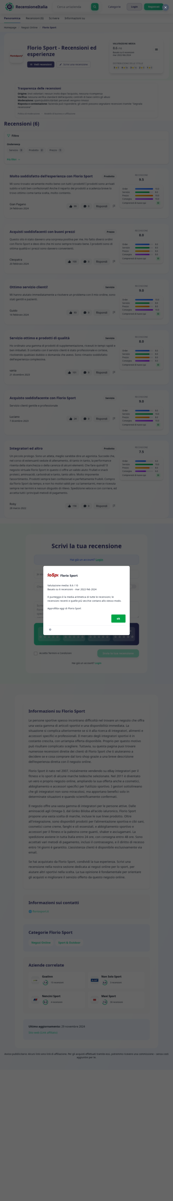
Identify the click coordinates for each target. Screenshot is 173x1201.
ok (118, 618)
